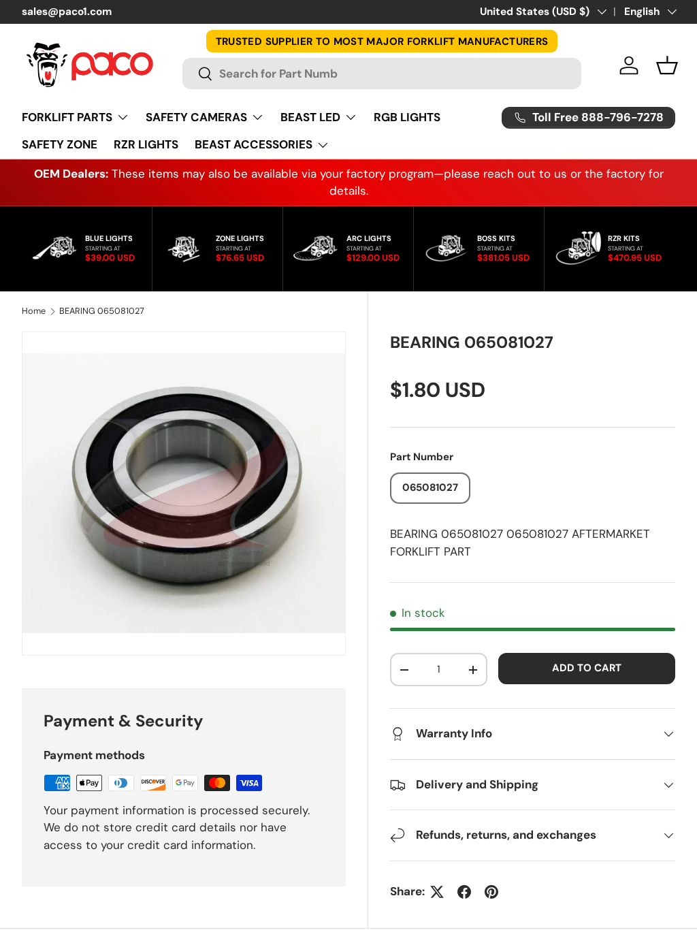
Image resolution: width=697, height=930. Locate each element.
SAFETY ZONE (59, 144)
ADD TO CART (586, 668)
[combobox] (382, 73)
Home (34, 311)
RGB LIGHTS (407, 117)
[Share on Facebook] (464, 891)
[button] (667, 65)
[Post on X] (437, 891)
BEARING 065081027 (101, 311)
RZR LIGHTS (146, 144)
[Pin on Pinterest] (491, 891)
